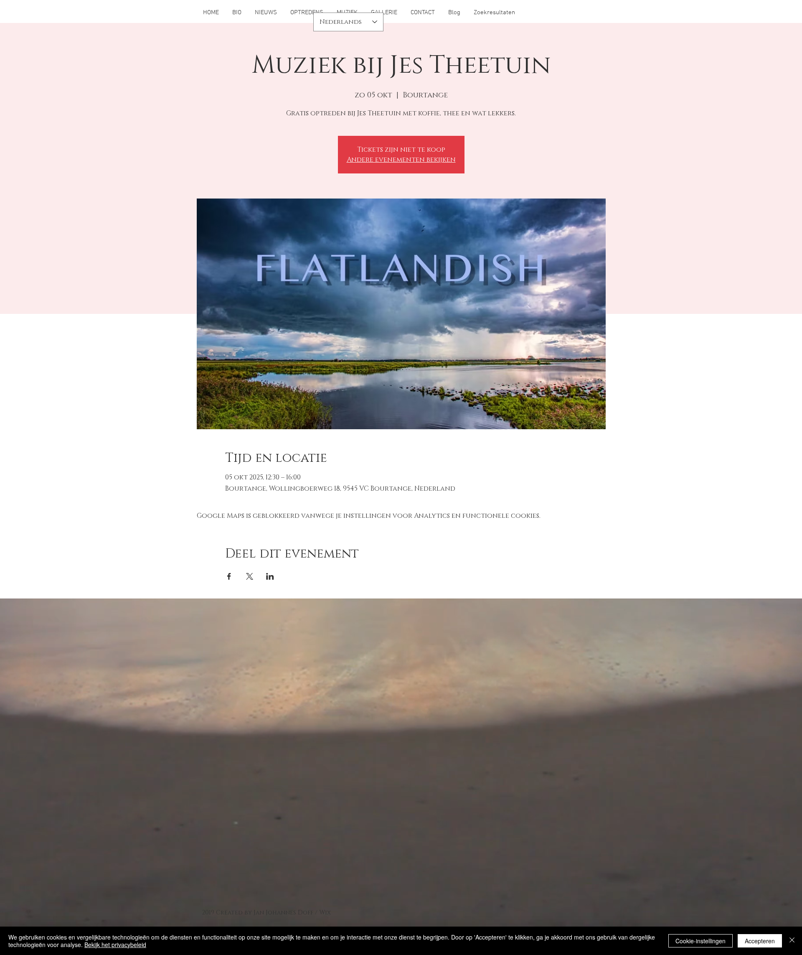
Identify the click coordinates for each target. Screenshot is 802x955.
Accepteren (760, 941)
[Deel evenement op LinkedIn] (270, 576)
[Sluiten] (792, 940)
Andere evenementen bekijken (401, 159)
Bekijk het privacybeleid (115, 944)
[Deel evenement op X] (250, 576)
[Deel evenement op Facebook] (229, 576)
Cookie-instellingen (700, 941)
